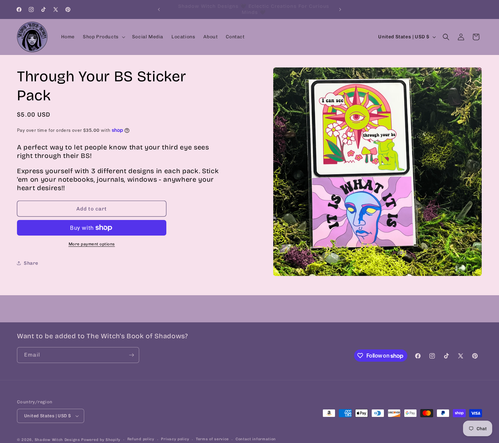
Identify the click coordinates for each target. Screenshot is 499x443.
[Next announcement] (340, 9)
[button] (103, 37)
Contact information (256, 439)
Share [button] (31, 263)
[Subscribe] (131, 355)
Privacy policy (175, 439)
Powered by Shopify (101, 440)
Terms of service (212, 439)
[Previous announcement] (158, 9)
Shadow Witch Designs (57, 440)
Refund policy (140, 439)
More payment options (92, 244)
